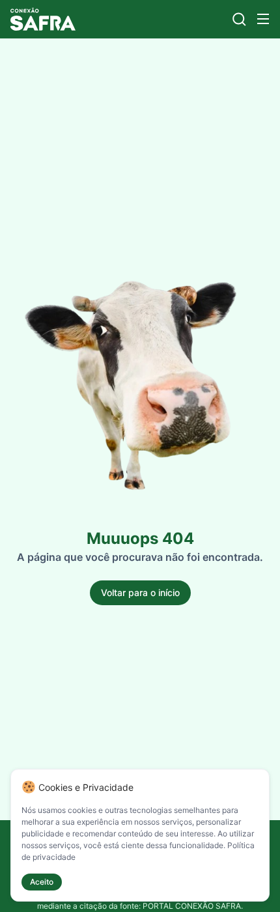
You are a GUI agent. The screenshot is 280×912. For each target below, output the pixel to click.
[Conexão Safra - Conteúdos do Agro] (43, 19)
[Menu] (263, 19)
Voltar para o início (140, 592)
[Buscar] (239, 19)
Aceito (41, 882)
